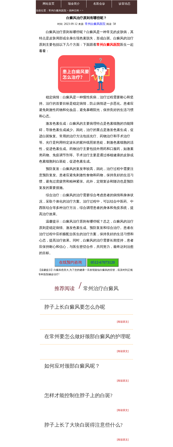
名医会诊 (99, 3)
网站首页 (48, 3)
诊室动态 (124, 3)
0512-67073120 (103, 262)
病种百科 (74, 10)
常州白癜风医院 (57, 10)
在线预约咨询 (70, 262)
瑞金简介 (74, 3)
